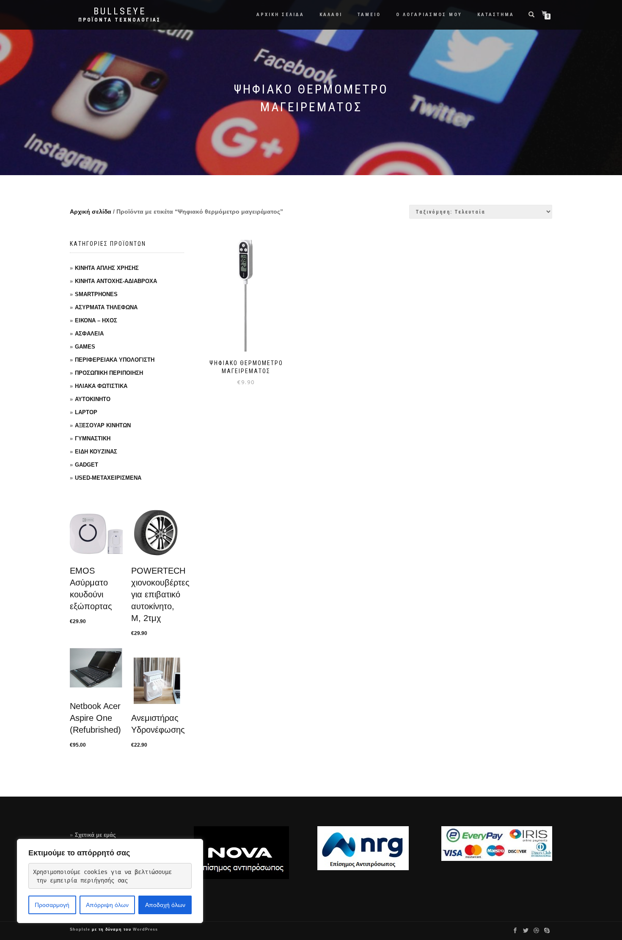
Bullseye (120, 11)
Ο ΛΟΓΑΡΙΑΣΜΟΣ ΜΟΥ (429, 14)
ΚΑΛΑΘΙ (330, 14)
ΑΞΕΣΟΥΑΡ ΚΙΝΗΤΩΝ (103, 425)
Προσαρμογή (52, 905)
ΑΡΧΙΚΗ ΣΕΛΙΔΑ (280, 14)
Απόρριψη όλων (107, 905)
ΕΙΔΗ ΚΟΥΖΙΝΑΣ (96, 451)
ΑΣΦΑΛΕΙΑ (89, 333)
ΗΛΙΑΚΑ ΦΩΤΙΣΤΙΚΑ (101, 386)
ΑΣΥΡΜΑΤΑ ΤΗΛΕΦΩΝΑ (106, 307)
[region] (110, 881)
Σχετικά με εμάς (95, 835)
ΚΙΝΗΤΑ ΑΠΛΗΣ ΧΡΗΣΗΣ (107, 268)
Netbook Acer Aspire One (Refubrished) (95, 717)
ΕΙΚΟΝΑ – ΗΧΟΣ (96, 320)
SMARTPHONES (96, 294)
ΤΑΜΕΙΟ (369, 14)
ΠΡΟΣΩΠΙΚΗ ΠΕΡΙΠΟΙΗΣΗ (109, 373)
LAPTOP (86, 412)
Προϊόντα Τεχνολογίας (119, 20)
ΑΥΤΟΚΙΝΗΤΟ (92, 399)
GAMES (85, 347)
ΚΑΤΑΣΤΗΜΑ (495, 14)
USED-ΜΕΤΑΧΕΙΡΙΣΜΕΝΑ (108, 478)
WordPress (144, 929)
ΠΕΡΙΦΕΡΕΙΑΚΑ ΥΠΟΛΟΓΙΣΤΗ (114, 360)
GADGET (86, 465)
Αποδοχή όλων (165, 905)
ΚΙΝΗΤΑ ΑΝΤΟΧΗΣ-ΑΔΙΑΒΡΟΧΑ (116, 281)
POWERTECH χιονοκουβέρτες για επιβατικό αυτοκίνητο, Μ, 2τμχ (160, 594)
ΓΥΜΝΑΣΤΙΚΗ (92, 438)
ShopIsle (81, 929)
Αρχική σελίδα (90, 211)
